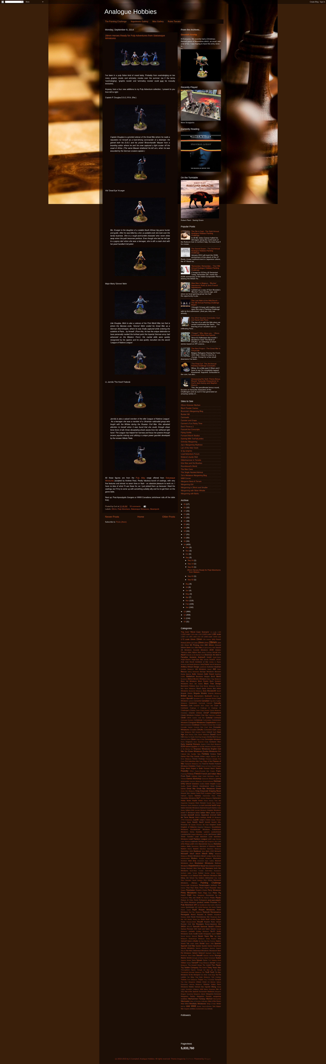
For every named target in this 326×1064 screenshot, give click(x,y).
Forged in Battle (197, 768)
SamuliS (196, 926)
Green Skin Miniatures (188, 791)
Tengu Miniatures (204, 963)
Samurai (203, 926)
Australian (210, 667)
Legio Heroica (216, 839)
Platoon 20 (185, 900)
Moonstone (217, 858)
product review (203, 902)
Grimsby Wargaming (189, 442)
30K (182, 645)
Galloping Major (197, 776)
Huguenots (184, 803)
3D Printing (194, 645)
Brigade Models (200, 693)
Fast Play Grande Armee (196, 756)
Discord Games (186, 739)
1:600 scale (208, 637)
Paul (188, 888)
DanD (214, 732)
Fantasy (205, 754)
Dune (195, 742)
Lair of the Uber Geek (189, 448)
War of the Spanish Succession (196, 991)
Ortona (210, 880)
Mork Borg (192, 861)
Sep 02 (191, 580)
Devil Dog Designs (201, 737)
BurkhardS (208, 696)
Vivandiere (189, 989)
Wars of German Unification (199, 1001)
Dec (187, 547)
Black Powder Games (189, 408)
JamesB (190, 815)
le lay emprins (186, 451)
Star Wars (189, 951)
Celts (190, 705)
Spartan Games (207, 946)
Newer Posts (112, 516)
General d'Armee (208, 781)
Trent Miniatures (192, 979)
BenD (213, 676)
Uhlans (198, 982)
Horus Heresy (208, 800)
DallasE (209, 732)
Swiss (194, 960)
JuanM (196, 820)
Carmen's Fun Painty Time (191, 423)
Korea (192, 832)
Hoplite (194, 800)
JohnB (209, 817)
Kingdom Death (215, 825)
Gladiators (195, 784)
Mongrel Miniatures (205, 858)
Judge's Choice (204, 820)
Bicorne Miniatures (200, 679)
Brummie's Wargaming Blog (192, 411)
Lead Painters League (198, 839)
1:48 (190, 637)
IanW (214, 805)
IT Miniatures (190, 813)
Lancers (206, 832)
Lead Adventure (201, 837)
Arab (182, 662)
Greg (197, 791)
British (184, 696)
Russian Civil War (188, 924)
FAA (219, 751)
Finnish (195, 759)
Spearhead (217, 946)
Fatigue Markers (211, 756)
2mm (219, 643)
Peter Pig (217, 893)
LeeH (210, 839)
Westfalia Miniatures (197, 1004)
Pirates (212, 898)
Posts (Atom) (121, 522)
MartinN (196, 849)
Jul (187, 587)
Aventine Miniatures (187, 669)
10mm (192, 639)
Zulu (205, 1009)
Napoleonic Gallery (139, 21)
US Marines (211, 982)
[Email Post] (144, 506)
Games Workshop (193, 779)
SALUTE (189, 926)
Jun (187, 590)
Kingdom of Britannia (189, 827)
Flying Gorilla (186, 433)
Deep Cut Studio (189, 737)
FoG (200, 763)
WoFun (183, 1006)
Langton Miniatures (197, 834)
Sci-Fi (212, 931)
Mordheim (184, 861)
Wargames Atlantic (199, 994)
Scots (191, 934)
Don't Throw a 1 (187, 427)
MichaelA (217, 851)
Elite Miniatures (206, 746)
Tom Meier (204, 975)
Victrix (191, 987)
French (197, 773)
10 (185, 622)
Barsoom (218, 672)
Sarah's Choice (214, 926)
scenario (192, 931)
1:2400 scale (206, 634)
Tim (203, 972)
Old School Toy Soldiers (195, 878)
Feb (187, 604)
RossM (200, 922)
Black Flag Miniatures (214, 679)
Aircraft (214, 652)
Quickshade (190, 907)
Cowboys (195, 725)
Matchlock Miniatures (214, 849)
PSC (219, 902)
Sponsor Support (215, 948)
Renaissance (215, 912)
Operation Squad (190, 880)
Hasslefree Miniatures (188, 798)
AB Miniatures (186, 650)
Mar (187, 601)
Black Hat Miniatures (189, 681)
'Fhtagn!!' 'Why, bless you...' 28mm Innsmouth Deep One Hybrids (205, 334)
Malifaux (183, 846)
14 (185, 544)
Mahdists (217, 844)
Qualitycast (203, 905)
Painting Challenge (211, 883)
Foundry (184, 771)
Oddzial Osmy (197, 875)
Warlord (209, 999)
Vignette (207, 987)
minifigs (208, 856)
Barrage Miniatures (207, 672)
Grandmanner (204, 786)
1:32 (186, 637)
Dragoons (189, 742)
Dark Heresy (189, 734)
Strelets (189, 958)
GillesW (188, 784)
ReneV (193, 914)
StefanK (195, 953)
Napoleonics (194, 865)
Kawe (189, 822)
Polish (196, 900)
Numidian (184, 875)
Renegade (185, 914)
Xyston (199, 1006)
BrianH (219, 691)
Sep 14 (191, 564)
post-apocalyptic (214, 900)
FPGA (192, 771)
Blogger (207, 1059)
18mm (188, 643)
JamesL (197, 815)
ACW (211, 650)
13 (185, 612)
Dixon (193, 739)
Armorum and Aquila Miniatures (190, 664)
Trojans (200, 979)
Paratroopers (204, 885)
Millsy (211, 854)
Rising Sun (196, 919)
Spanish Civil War (188, 946)
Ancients (192, 657)
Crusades (193, 730)
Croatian (218, 725)
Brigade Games (186, 693)
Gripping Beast (215, 791)
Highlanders (216, 798)
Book (205, 691)
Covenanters (188, 725)
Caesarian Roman (210, 698)
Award (209, 669)
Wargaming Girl (187, 484)
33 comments (135, 506)
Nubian (200, 873)
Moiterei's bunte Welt (189, 457)
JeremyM (213, 815)
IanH (203, 805)
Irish (192, 810)
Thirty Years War (214, 968)
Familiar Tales (196, 754)
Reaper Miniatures (207, 910)
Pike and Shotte (195, 898)
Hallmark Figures (187, 796)
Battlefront (190, 676)
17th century (207, 639)
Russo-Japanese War (213, 924)
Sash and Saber (204, 929)
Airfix (219, 652)
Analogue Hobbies (130, 11)
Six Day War (203, 941)
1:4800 (194, 637)
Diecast (218, 737)
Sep (187, 557)
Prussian (213, 902)
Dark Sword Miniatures (201, 734)
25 (185, 507)
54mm (183, 647)
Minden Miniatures (194, 856)
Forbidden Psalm (195, 766)
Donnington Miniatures (213, 739)
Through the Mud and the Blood (209, 970)
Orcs (205, 880)
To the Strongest (194, 975)
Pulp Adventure (124, 509)
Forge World (185, 768)
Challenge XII (216, 708)
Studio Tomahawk (209, 958)
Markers (183, 849)
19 (185, 528)
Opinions (200, 880)
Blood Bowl (199, 686)
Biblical (190, 679)
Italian (198, 813)
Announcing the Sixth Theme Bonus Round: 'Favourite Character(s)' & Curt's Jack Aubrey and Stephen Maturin (205, 382)
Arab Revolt (189, 662)
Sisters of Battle (192, 941)
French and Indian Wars (211, 774)
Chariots (192, 713)
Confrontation (207, 720)
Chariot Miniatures (215, 710)
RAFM (200, 907)
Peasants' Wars (215, 888)
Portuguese (203, 900)
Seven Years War (205, 936)
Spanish (217, 943)
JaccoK (218, 813)
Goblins (202, 784)
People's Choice (201, 890)
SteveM (199, 955)
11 (185, 618)
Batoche (188, 674)
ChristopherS (215, 713)
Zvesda (209, 1009)
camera (191, 701)
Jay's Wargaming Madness (191, 445)
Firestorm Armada (211, 759)
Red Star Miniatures (195, 912)
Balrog (190, 671)
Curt (214, 730)
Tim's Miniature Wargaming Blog (194, 475)
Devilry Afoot (211, 737)
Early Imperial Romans (190, 744)
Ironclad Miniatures (201, 810)
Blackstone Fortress (188, 686)
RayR (194, 910)
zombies (192, 1009)
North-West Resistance (213, 870)
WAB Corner (186, 478)
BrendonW (211, 691)
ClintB (183, 718)
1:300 (183, 637)
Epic (186, 751)
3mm (202, 645)
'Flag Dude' (185, 632)
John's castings (200, 817)
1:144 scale (194, 634)
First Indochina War (192, 761)
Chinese (199, 713)
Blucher (218, 686)
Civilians (197, 715)
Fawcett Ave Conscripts (190, 429)
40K (206, 645)
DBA (182, 737)
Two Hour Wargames (188, 982)
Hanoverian (206, 796)
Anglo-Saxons (186, 659)
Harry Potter (216, 796)
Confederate (198, 720)
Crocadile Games (187, 727)
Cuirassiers (208, 730)
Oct (187, 554)
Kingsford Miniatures (204, 827)
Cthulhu (200, 730)
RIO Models (188, 919)
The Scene (203, 968)
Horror (200, 800)
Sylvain (199, 960)
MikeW (198, 854)
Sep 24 (191, 560)
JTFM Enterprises (186, 820)
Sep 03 (191, 576)
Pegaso (183, 890)
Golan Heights (210, 784)
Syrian (205, 960)
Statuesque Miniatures (140, 509)
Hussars (203, 803)
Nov (187, 551)
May (188, 594)
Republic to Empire (205, 914)
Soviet (202, 943)
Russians (200, 924)
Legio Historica (185, 841)
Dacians (198, 732)
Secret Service (186, 936)
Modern (194, 858)
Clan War (204, 715)
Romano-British (191, 922)
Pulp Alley (140, 477)
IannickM (208, 805)
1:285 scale (216, 634)
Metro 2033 (210, 851)
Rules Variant (216, 922)
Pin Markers (205, 898)
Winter (218, 1004)
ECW (183, 746)
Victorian (206, 984)
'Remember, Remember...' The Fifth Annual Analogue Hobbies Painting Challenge (205, 268)
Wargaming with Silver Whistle (193, 491)
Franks (212, 771)
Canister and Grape (189, 420)
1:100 (219, 632)
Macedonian (203, 844)
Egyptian (194, 746)
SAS (195, 929)
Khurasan (184, 825)
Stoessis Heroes (208, 955)
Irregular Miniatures (214, 810)
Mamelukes (195, 846)
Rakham (205, 907)
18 (185, 531)
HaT (198, 798)
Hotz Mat (218, 800)
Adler (189, 652)
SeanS (214, 934)
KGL (219, 822)
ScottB (195, 934)
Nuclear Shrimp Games (213, 873)
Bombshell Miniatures (195, 691)
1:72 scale (185, 639)
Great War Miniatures (206, 788)
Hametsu (198, 796)
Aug (187, 584)
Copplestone (211, 722)
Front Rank (185, 776)
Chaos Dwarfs (204, 710)
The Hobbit (207, 965)
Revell (193, 917)
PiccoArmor (210, 895)
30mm (187, 645)
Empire (214, 746)
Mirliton (219, 856)
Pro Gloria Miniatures (188, 902)
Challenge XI (205, 708)
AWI (214, 669)
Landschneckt (216, 832)
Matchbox (203, 849)
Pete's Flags (202, 893)
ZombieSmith (200, 1009)
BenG (218, 676)
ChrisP (206, 713)
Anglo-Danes (217, 657)
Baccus (184, 672)
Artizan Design (193, 667)
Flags (201, 761)
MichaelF (184, 854)
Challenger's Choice (188, 710)
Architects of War (201, 662)
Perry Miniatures (188, 892)
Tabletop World (216, 960)
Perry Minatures (214, 890)
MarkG (190, 849)
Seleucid (194, 936)
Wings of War (211, 1003)
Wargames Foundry (204, 996)
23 (185, 514)
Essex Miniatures (195, 751)
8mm (192, 647)
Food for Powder (208, 764)
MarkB (218, 846)
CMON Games (192, 717)
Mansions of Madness (208, 846)
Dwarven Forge (203, 742)
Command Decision (187, 720)
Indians (188, 810)
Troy (205, 979)
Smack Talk (185, 943)
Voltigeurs (196, 989)
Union (204, 982)
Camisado (185, 417)
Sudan (218, 958)
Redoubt (206, 912)
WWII (193, 1006)
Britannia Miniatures (214, 693)
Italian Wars (205, 813)
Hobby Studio (186, 800)
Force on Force (206, 766)
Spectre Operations (202, 948)
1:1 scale (213, 632)
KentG (195, 822)
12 (185, 615)
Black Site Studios (196, 683)
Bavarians (199, 676)
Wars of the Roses (214, 1001)
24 (185, 511)
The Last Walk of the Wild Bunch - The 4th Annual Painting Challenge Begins (205, 303)
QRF (195, 905)
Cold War (201, 717)
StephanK (209, 953)
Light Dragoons (209, 841)
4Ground (218, 645)
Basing (183, 674)
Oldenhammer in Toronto (191, 460)
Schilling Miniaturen (202, 931)
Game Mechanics (208, 776)
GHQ (183, 784)
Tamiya (188, 963)
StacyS (183, 950)
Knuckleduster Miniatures (200, 829)
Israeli (183, 813)
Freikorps (190, 774)
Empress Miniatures (202, 749)
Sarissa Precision (187, 929)
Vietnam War (199, 987)
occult (190, 875)
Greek (218, 788)
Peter (210, 893)
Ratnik (218, 907)
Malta (189, 846)
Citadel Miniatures (187, 715)
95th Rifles (198, 647)
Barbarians (196, 671)
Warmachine (217, 999)
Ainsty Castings (207, 652)
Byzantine (197, 698)
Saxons (213, 929)
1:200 (200, 634)
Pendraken (190, 890)
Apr (187, 597)
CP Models (203, 725)
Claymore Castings (215, 715)
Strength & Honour (198, 958)
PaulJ (201, 888)
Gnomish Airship (189, 35)
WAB (201, 989)
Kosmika (199, 832)
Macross (210, 844)
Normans (209, 868)
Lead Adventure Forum (190, 454)
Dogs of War (200, 739)
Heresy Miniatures (206, 798)
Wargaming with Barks (190, 494)
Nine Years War (199, 868)
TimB (207, 972)
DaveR (219, 734)
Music (191, 863)
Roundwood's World (189, 466)
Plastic (218, 898)
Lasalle (205, 834)
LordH (192, 844)
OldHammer (209, 878)
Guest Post (200, 793)
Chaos (198, 710)
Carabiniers (193, 703)
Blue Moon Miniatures (188, 688)
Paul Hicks (195, 888)
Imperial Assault (205, 808)
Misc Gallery (158, 21)
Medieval (197, 851)
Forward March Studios (190, 436)
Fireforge (202, 759)
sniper (192, 943)
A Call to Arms (207, 647)
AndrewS (201, 657)
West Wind (185, 1004)
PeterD (183, 895)
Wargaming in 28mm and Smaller (194, 487)
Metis (203, 851)
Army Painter (204, 664)
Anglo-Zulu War (197, 659)
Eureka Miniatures (210, 751)
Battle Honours (197, 674)
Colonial (209, 718)
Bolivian (209, 688)
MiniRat (214, 856)
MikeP (192, 854)
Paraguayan (194, 885)
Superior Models (186, 960)
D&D (193, 732)
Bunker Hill (185, 414)
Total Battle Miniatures (202, 977)
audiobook (203, 667)
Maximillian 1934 (187, 851)
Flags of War (207, 761)
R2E (196, 907)
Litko (215, 841)
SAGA (183, 926)
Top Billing (190, 977)
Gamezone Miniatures (208, 778)
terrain (212, 963)
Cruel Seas (208, 727)
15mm (199, 639)
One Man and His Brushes (191, 463)
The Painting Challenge (116, 21)
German (217, 781)
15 (185, 541)
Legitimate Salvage (197, 841)
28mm (114, 509)
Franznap (184, 774)
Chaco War (209, 705)
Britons (190, 696)
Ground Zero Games (188, 793)
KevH (201, 822)
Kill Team (206, 824)
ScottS (200, 934)
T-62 (209, 960)
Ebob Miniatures (216, 744)
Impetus (214, 808)
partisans (214, 885)
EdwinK (188, 746)
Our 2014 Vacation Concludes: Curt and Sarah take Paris (205, 319)
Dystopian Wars (215, 742)
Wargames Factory (188, 996)
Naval (202, 866)
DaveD (213, 734)
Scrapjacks (207, 934)
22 (185, 518)
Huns (197, 803)
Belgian (207, 676)
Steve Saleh (192, 955)
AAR (213, 647)
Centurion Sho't (199, 705)
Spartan (198, 946)
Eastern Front (205, 744)
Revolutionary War (203, 917)
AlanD (183, 655)
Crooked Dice (198, 727)
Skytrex (218, 941)
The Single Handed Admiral (192, 472)
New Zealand (210, 866)
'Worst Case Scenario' (199, 632)
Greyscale (204, 791)
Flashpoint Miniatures (191, 763)
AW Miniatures (200, 669)
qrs (199, 905)
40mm (211, 645)
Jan (187, 607)
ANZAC (218, 659)
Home (140, 516)
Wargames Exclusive (213, 994)
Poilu (191, 900)
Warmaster (185, 1001)
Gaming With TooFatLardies (192, 439)
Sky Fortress (211, 941)
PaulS (207, 888)
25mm (206, 643)
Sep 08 (191, 567)
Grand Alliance (192, 786)
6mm (189, 647)
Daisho (203, 732)
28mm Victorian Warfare (190, 405)
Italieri (213, 813)
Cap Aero (213, 701)
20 (185, 524)
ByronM (190, 698)
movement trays (202, 861)
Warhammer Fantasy (196, 999)
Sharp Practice (211, 938)
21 (185, 521)
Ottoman (194, 883)
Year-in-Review (207, 1006)
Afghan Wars (196, 652)
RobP (208, 919)
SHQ (219, 939)
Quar (209, 905)
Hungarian (191, 803)
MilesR (204, 854)
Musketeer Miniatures (204, 863)
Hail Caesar (216, 793)
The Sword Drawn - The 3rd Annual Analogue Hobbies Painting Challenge (205, 251)
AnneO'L (212, 659)
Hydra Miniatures (193, 805)
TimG (212, 972)
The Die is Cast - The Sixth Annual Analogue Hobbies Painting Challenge (205, 233)
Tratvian (183, 979)
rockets (212, 919)
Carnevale (202, 703)
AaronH (218, 647)
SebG (218, 934)
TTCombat (210, 979)
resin (188, 917)
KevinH (207, 822)
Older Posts (168, 516)
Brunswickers (198, 696)
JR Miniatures (216, 817)
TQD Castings (216, 977)
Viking (213, 987)
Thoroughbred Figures (188, 970)
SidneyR (184, 941)
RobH (203, 919)
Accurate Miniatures (200, 650)
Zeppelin (186, 1009)
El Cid (200, 746)
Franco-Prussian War (202, 771)
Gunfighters (208, 793)
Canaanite (197, 701)
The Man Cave (187, 469)
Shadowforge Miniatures (197, 938)
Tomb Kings (211, 975)
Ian (200, 805)
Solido (197, 943)
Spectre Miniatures (188, 948)
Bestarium (184, 679)
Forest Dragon (216, 766)
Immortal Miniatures (192, 808)
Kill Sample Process (195, 824)
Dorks (183, 742)
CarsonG (209, 703)
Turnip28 (218, 979)
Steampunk (154, 509)
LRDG (196, 844)
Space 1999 (209, 943)
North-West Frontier (196, 870)
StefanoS (201, 953)
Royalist (207, 922)
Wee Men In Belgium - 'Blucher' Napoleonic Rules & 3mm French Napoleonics (204, 285)
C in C (202, 698)
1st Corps (194, 643)
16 (185, 538)
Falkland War (185, 754)
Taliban (183, 963)
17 (185, 534)
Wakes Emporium (209, 989)
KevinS (214, 822)
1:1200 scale (185, 634)
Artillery (184, 667)
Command (217, 718)
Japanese (205, 815)
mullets (211, 861)
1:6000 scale (217, 637)
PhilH (189, 895)
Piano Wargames (198, 895)
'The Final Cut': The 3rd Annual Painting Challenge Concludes (203, 365)
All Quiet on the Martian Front (195, 655)
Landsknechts (186, 834)
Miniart (203, 856)
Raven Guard (186, 909)
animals (206, 659)
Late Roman (212, 834)
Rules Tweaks (174, 21)
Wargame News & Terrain (191, 481)
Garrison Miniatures (196, 781)
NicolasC (189, 868)
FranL (218, 771)
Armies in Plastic (215, 662)
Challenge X (194, 708)
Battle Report (209, 674)
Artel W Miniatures (215, 664)
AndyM (209, 657)
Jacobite (184, 815)
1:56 (202, 637)
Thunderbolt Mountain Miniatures (191, 972)
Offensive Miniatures (210, 875)
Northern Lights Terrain (189, 873)
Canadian (205, 701)
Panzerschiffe (185, 885)
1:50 (198, 637)
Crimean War (211, 725)
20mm (201, 642)
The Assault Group (195, 965)
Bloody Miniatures (209, 686)
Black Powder (203, 681)
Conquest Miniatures (196, 722)
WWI (188, 1006)
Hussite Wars (211, 803)
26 (185, 504)
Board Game (201, 688)
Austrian (217, 667)
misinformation (185, 858)
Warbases (210, 991)
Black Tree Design (212, 684)
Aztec (219, 669)
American (208, 655)
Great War (191, 788)
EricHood (189, 1059)
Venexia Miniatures (195, 984)
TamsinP (194, 963)
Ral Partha (212, 907)
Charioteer (184, 713)
